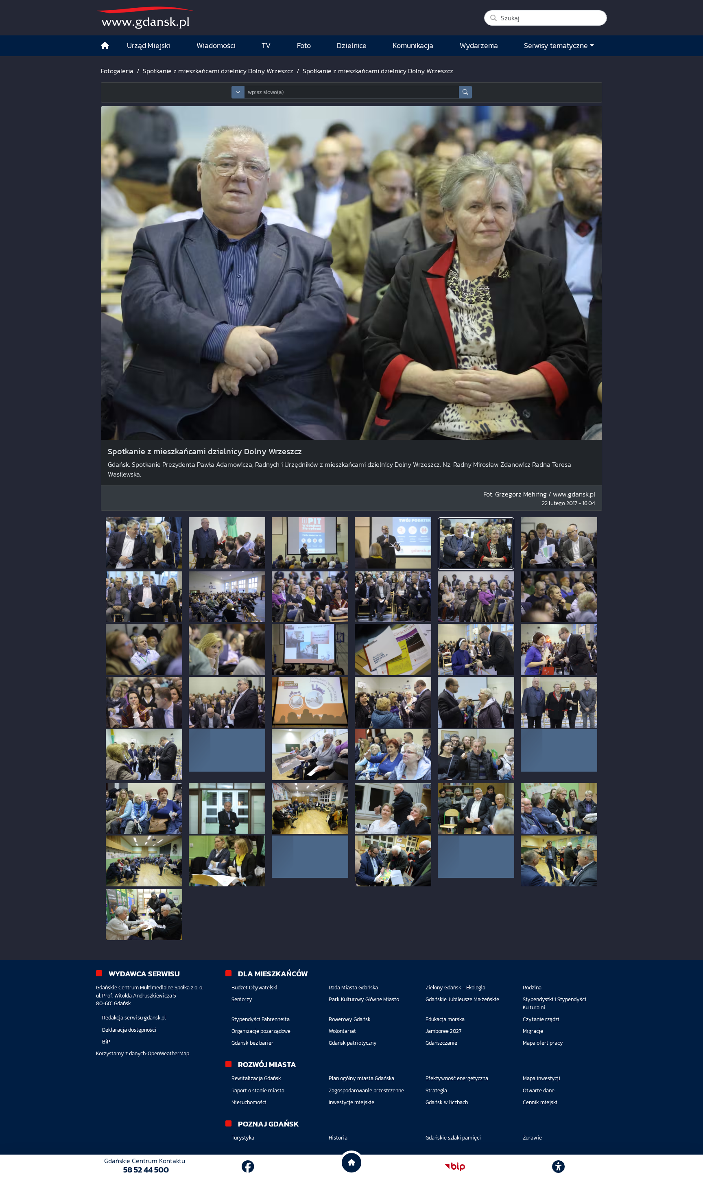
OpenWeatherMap (168, 1053)
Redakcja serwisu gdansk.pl (134, 1018)
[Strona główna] (105, 45)
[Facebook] (248, 1166)
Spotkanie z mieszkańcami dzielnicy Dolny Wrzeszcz (218, 71)
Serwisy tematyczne (556, 45)
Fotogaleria (117, 71)
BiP (106, 1042)
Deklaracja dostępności (129, 1030)
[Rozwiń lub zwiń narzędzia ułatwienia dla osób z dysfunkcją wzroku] (558, 1167)
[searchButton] (465, 92)
